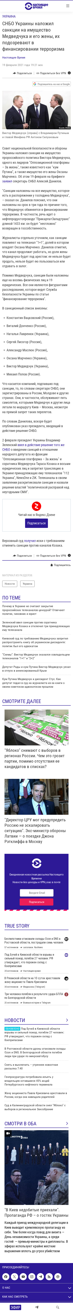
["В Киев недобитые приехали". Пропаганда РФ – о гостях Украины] (36, 1167)
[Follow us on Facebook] (5, 1276)
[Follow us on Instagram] (31, 1276)
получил (30, 541)
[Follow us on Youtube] (23, 1276)
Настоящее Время (13, 57)
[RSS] (49, 1276)
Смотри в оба (20, 1124)
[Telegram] (36, 1307)
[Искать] (57, 1307)
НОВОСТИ (14, 1020)
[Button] (22, 73)
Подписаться (36, 523)
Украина (9, 16)
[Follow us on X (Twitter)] (14, 1276)
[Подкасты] (57, 1276)
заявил (7, 181)
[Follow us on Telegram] (40, 1276)
